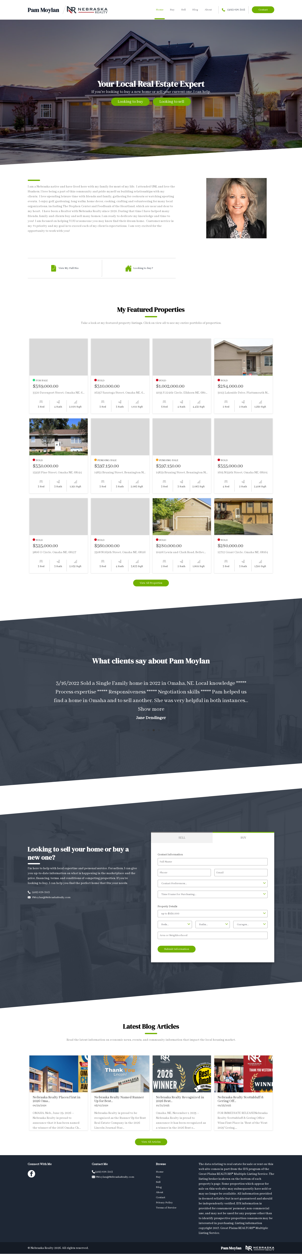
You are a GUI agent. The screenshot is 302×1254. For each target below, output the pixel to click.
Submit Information (176, 949)
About (208, 9)
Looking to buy (130, 101)
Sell (183, 9)
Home (159, 9)
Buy (172, 9)
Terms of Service (166, 1207)
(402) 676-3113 (236, 9)
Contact (263, 9)
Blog (195, 9)
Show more (151, 709)
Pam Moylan (43, 10)
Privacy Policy (164, 1202)
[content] (151, 700)
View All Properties (151, 583)
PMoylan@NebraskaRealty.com (50, 897)
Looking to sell (171, 101)
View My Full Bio (69, 268)
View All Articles (151, 1142)
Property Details (167, 906)
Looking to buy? (143, 268)
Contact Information (170, 854)
